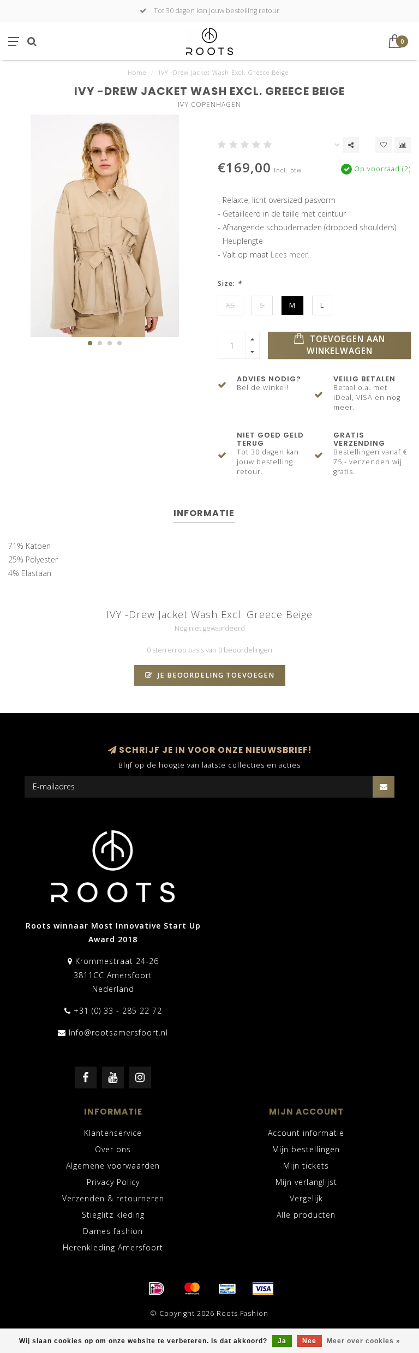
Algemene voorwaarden (113, 1165)
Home (137, 72)
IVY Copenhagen (209, 104)
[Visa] (263, 1288)
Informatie (204, 513)
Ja (282, 1341)
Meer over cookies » (363, 1341)
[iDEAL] (156, 1288)
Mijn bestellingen (306, 1149)
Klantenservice (113, 1133)
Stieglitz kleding (113, 1215)
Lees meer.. (291, 254)
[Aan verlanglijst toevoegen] (383, 145)
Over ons (113, 1149)
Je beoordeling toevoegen (214, 675)
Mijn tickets (306, 1165)
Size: (230, 283)
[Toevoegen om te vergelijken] (402, 145)
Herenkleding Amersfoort (113, 1247)
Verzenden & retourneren (113, 1198)
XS (230, 305)
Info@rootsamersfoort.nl (118, 1032)
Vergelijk (306, 1198)
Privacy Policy (113, 1182)
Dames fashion (113, 1231)
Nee (309, 1341)
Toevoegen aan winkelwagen (346, 345)
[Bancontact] (227, 1288)
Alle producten (306, 1215)
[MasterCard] (192, 1288)
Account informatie (306, 1133)
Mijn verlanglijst (306, 1182)
